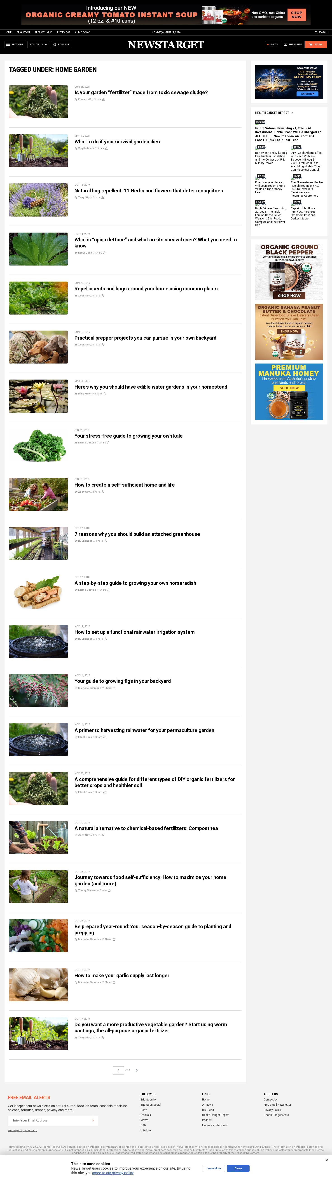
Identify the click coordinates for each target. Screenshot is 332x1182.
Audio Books (82, 32)
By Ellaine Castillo (85, 442)
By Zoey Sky (82, 197)
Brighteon (23, 32)
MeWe (144, 1120)
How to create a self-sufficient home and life (125, 485)
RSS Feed (208, 1110)
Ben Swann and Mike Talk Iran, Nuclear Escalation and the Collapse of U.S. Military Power (271, 158)
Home (8, 32)
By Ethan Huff (83, 99)
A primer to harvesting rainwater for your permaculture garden (144, 730)
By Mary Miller (83, 393)
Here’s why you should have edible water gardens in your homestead (151, 387)
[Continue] (93, 1121)
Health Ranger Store (276, 1115)
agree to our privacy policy (112, 1173)
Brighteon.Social (150, 1104)
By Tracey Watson (85, 890)
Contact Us (271, 1099)
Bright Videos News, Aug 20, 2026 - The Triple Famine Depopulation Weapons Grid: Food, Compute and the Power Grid (270, 217)
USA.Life (145, 1130)
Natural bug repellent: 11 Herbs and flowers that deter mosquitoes (149, 191)
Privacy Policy (272, 1110)
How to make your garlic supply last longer (122, 975)
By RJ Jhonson (84, 540)
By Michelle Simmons (88, 688)
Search (323, 32)
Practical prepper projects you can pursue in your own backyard (145, 338)
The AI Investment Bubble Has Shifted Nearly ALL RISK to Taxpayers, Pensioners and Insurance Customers (307, 189)
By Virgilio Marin (84, 148)
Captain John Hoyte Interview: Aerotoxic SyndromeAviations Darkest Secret (303, 213)
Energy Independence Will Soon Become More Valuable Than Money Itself (270, 187)
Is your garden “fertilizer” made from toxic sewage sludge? (141, 92)
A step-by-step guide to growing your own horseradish (135, 583)
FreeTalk (145, 1115)
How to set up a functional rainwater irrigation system (135, 632)
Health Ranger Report (272, 113)
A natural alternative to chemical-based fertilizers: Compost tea (146, 828)
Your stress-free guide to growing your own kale (129, 436)
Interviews (63, 32)
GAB (143, 1125)
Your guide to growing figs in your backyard (123, 681)
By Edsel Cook (83, 252)
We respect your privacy (22, 1130)
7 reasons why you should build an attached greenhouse (137, 534)
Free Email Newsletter (277, 1104)
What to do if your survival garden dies (117, 142)
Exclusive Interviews (215, 1125)
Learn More (214, 1168)
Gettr (143, 1110)
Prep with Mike (43, 32)
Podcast (207, 1120)
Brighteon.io (148, 1099)
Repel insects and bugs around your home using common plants (146, 288)
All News (207, 1104)
